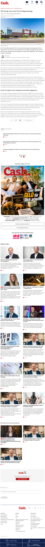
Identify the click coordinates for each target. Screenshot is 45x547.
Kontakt (17, 523)
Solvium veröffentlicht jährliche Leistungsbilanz (9, 260)
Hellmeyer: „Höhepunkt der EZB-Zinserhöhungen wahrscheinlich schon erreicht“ (33, 320)
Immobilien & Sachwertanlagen (7, 519)
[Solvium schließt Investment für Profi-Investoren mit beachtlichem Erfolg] (33, 339)
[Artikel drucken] (16, 120)
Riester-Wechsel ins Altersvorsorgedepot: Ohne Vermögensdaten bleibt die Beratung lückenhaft (10, 440)
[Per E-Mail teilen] (20, 120)
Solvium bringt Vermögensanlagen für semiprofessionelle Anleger (33, 376)
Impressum (18, 522)
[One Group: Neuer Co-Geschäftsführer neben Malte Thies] (33, 252)
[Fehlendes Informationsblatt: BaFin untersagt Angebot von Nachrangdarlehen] (11, 339)
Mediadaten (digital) (20, 525)
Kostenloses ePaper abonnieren (22, 224)
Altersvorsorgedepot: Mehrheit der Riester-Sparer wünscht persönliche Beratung (22, 134)
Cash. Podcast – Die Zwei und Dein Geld (37, 528)
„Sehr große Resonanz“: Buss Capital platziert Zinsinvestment (10, 319)
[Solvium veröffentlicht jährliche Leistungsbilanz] (11, 252)
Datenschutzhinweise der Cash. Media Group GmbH (22, 520)
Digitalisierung (4, 521)
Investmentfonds (4, 518)
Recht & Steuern (4, 522)
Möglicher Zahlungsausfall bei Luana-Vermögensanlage (33, 406)
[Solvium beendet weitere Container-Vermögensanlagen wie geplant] (11, 398)
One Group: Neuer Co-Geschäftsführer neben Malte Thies (33, 260)
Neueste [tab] (3, 128)
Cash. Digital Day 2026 (35, 518)
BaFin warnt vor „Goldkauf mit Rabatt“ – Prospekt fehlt (33, 287)
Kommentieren (28, 120)
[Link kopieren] (12, 120)
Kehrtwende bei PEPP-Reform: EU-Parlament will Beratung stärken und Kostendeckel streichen (22, 142)
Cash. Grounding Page (20, 531)
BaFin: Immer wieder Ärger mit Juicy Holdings (10, 376)
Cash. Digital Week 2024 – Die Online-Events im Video (36, 520)
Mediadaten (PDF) (19, 526)
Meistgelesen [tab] (8, 128)
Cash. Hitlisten (34, 526)
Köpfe (2, 524)
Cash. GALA (33, 522)
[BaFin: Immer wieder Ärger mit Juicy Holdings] (11, 368)
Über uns (17, 529)
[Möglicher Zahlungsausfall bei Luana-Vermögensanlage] (33, 398)
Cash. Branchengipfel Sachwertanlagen (35, 524)
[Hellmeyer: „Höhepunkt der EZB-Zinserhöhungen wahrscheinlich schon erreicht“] (33, 312)
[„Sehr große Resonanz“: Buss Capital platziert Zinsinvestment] (11, 312)
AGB (16, 518)
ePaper (17, 516)
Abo (16, 515)
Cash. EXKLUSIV (33, 516)
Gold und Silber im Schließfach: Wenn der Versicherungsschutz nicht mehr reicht (11, 288)
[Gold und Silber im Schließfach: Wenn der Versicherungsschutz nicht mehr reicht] (11, 280)
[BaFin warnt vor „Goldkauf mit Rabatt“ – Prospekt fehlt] (33, 280)
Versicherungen (4, 515)
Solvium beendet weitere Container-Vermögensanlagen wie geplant (10, 406)
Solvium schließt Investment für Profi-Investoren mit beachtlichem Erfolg (33, 346)
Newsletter (18, 528)
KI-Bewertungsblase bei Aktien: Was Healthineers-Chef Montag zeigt (21, 149)
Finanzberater (4, 516)
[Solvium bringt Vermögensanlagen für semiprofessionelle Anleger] (33, 368)
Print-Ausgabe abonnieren (22, 227)
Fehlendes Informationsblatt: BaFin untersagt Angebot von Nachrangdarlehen (10, 347)
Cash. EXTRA (33, 515)
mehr (6, 136)
